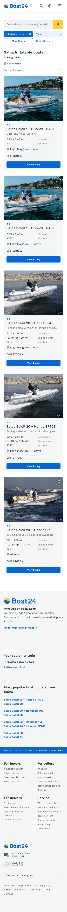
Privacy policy (43, 885)
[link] (30, 34)
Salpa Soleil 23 (13, 715)
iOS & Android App (47, 807)
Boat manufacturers (15, 777)
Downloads (43, 828)
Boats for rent (45, 816)
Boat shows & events (49, 811)
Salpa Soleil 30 (13, 733)
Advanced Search (13, 768)
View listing (33, 164)
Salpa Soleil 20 (13, 703)
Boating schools (46, 820)
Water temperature (48, 803)
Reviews (41, 790)
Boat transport (12, 781)
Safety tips (35, 889)
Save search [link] (14, 63)
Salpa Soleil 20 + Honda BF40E (31, 323)
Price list (42, 768)
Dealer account (12, 819)
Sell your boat (45, 773)
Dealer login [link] (10, 803)
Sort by (8, 70)
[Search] (42, 6)
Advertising (43, 824)
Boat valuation (45, 777)
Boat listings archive (48, 785)
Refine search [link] (13, 667)
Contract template (47, 781)
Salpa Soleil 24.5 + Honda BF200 (25, 726)
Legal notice (24, 885)
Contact (8, 894)
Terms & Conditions (15, 889)
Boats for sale (11, 773)
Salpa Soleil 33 (13, 737)
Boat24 (8, 750)
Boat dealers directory (16, 807)
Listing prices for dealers (13, 813)
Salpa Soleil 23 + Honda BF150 (31, 530)
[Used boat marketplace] (16, 6)
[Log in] (50, 5)
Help (48, 889)
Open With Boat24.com (19, 627)
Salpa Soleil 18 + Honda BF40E (31, 129)
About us (9, 885)
